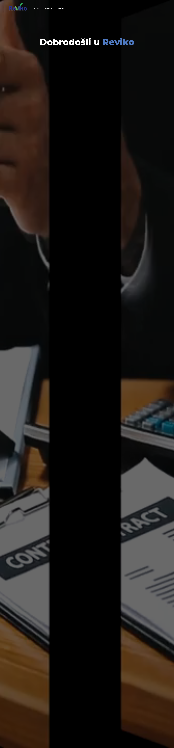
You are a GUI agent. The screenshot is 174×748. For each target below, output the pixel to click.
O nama (36, 8)
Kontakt (61, 8)
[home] (18, 7)
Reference (48, 8)
